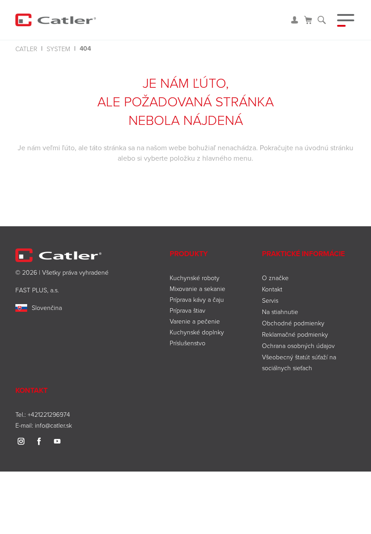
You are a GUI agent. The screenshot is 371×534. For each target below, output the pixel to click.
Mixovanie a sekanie (197, 288)
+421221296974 (49, 414)
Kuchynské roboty (194, 277)
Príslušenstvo (187, 343)
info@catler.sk (53, 425)
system (58, 48)
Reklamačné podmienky (295, 334)
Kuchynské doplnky (197, 332)
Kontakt (272, 289)
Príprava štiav (187, 310)
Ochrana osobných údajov (298, 345)
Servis (270, 300)
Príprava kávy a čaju (197, 299)
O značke (275, 277)
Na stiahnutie (280, 311)
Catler (26, 48)
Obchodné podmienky (293, 323)
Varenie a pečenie (195, 321)
